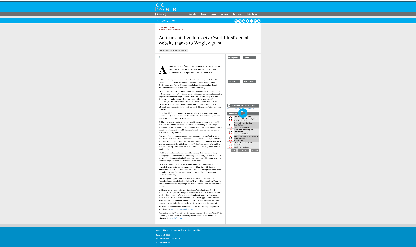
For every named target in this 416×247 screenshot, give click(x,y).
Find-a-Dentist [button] (252, 14)
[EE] (167, 7)
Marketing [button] (225, 14)
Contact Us (175, 230)
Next (256, 150)
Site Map (197, 230)
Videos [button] (213, 14)
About (157, 230)
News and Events (170, 29)
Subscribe (193, 14)
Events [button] (203, 14)
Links (165, 230)
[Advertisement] (242, 183)
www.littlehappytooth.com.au (182, 209)
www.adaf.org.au (175, 218)
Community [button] (237, 14)
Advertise (187, 230)
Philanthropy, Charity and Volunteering (173, 50)
